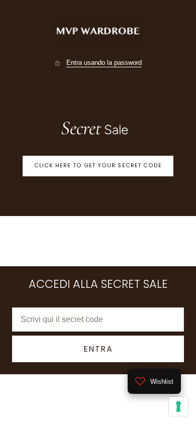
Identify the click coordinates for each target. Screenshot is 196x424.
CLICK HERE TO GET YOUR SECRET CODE (98, 165)
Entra (98, 349)
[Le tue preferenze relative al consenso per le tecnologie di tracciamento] (178, 406)
